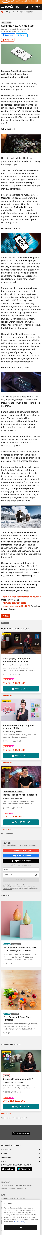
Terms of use (16, 887)
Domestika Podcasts (8, 1189)
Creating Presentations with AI (18, 1079)
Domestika (4, 1198)
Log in (37, 7)
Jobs (16, 1185)
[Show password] (36, 875)
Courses (4, 1185)
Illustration (16, 944)
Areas (4, 1153)
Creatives (22, 1185)
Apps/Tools (5, 622)
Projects (10, 1185)
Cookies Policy (7, 888)
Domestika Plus (21, 1189)
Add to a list (7, 696)
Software (6, 1157)
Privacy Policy (27, 887)
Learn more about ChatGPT (16, 606)
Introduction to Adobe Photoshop (20, 795)
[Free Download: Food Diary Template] (21, 990)
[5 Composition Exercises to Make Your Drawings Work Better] (21, 920)
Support (23, 1198)
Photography (6, 22)
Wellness (15, 1013)
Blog (8, 12)
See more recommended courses (14, 1118)
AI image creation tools (14, 603)
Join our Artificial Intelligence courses (22, 596)
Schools (29, 1185)
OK (21, 1228)
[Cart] (31, 7)
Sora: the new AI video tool (17, 25)
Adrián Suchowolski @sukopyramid (16, 29)
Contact (12, 1198)
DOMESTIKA (12, 7)
